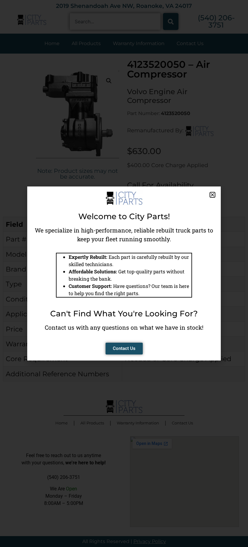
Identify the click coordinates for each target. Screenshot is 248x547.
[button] (212, 195)
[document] (124, 273)
